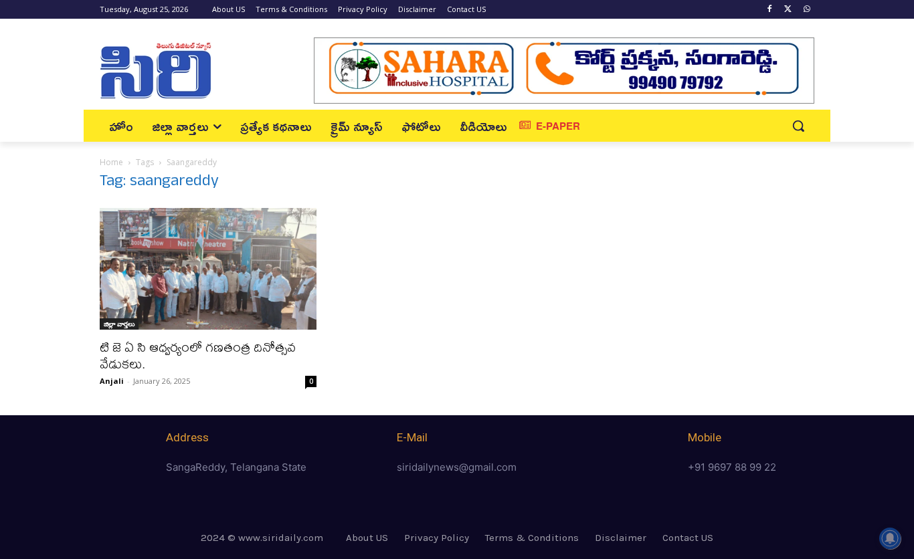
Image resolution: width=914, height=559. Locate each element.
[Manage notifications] (890, 538)
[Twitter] (788, 9)
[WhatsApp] (806, 9)
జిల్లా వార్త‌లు (119, 323)
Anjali (112, 381)
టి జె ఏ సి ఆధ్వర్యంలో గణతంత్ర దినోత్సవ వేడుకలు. (198, 355)
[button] (798, 126)
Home (111, 162)
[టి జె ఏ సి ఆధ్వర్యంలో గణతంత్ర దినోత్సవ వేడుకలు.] (208, 269)
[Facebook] (770, 9)
